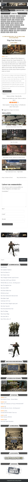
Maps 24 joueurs (4, 28)
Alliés (2, 18)
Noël (2, 30)
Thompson (3, 32)
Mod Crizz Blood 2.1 (5, 272)
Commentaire (5, 191)
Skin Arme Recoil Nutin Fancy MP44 (14, 127)
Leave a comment (14, 42)
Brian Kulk (17, 19)
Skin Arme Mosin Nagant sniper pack (9, 303)
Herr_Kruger (17, 25)
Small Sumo (23, 30)
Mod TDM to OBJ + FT (6, 319)
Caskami (22, 19)
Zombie (15, 32)
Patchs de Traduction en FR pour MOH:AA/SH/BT (12, 404)
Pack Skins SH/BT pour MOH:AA (8, 280)
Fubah (21, 23)
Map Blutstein (4, 267)
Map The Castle (14, 142)
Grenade (11, 25)
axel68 (13, 18)
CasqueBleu (3, 21)
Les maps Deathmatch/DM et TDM (9, 36)
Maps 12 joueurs (8, 27)
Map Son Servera (14, 40)
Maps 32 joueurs (12, 28)
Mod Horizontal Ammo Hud (7, 309)
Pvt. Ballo (11, 30)
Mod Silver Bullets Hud (6, 291)
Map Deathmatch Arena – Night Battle (14, 172)
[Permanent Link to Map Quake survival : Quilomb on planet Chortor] (14, 150)
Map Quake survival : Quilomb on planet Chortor (14, 157)
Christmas (13, 21)
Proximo (6, 30)
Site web (4, 219)
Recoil (18, 30)
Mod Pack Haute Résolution (7, 421)
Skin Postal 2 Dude (5, 275)
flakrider (16, 23)
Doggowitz (7, 23)
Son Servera (16, 110)
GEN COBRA (3, 25)
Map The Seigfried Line (6, 285)
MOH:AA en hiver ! (5, 293)
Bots (13, 19)
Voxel (8, 32)
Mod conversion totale (21, 28)
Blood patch (3, 19)
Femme (12, 23)
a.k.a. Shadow (12, 16)
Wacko (11, 32)
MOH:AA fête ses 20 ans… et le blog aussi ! (10, 283)
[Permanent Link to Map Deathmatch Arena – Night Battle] (14, 165)
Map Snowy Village (5, 314)
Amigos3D (6, 18)
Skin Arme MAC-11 (5, 316)
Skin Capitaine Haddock (6, 270)
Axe (10, 18)
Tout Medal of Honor (21, 36)
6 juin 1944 (6, 16)
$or (2, 16)
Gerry (7, 25)
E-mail (3, 214)
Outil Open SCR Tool (5, 301)
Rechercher (23, 260)
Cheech (8, 21)
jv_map (22, 25)
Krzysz (2, 27)
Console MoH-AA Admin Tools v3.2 (9, 412)
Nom (3, 209)
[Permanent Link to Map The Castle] (14, 135)
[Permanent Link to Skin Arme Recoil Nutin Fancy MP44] (14, 120)
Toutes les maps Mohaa (13, 37)
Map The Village (4, 311)
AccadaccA (18, 16)
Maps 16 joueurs (16, 27)
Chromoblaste (20, 21)
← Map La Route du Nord (7, 177)
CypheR (2, 23)
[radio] (10, 103)
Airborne (23, 16)
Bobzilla (9, 19)
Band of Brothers (19, 18)
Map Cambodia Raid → (22, 177)
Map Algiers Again (5, 298)
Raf (15, 30)
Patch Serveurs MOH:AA (6, 417)
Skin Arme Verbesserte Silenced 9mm (9, 296)
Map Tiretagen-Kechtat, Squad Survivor (10, 278)
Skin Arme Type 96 (5, 306)
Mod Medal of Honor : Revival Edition (9, 399)
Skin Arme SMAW (5, 288)
